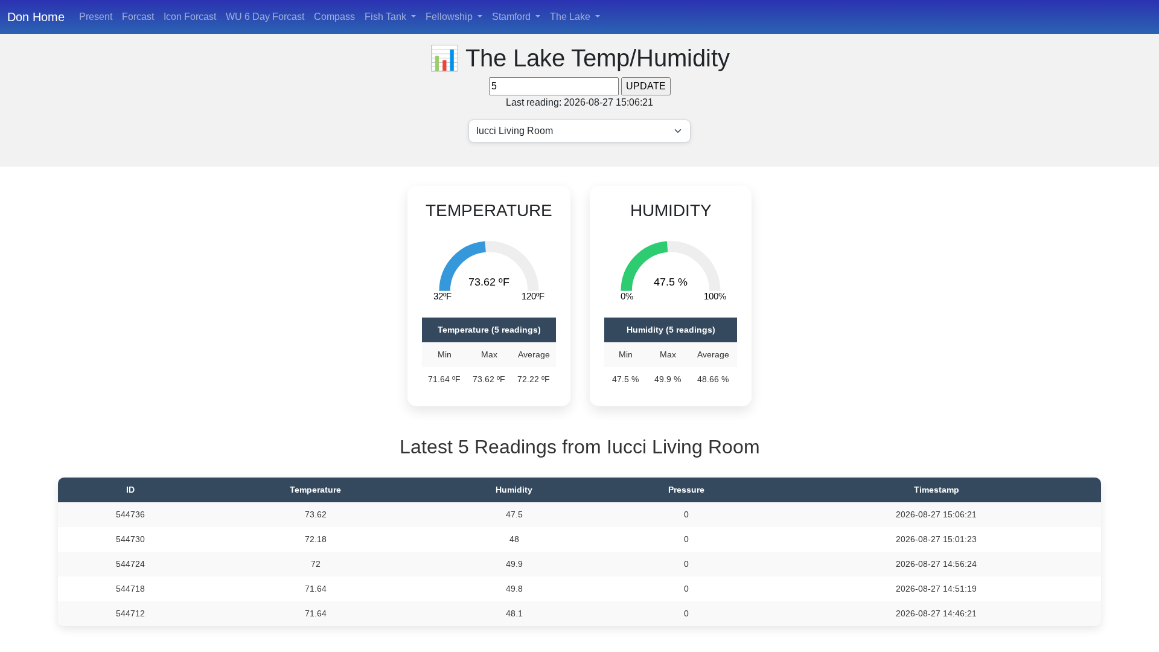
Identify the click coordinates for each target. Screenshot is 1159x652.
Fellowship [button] (450, 16)
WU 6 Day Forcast (265, 16)
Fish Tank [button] (387, 16)
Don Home (36, 17)
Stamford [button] (512, 16)
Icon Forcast (190, 16)
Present (95, 16)
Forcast (138, 16)
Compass (334, 16)
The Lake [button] (571, 16)
